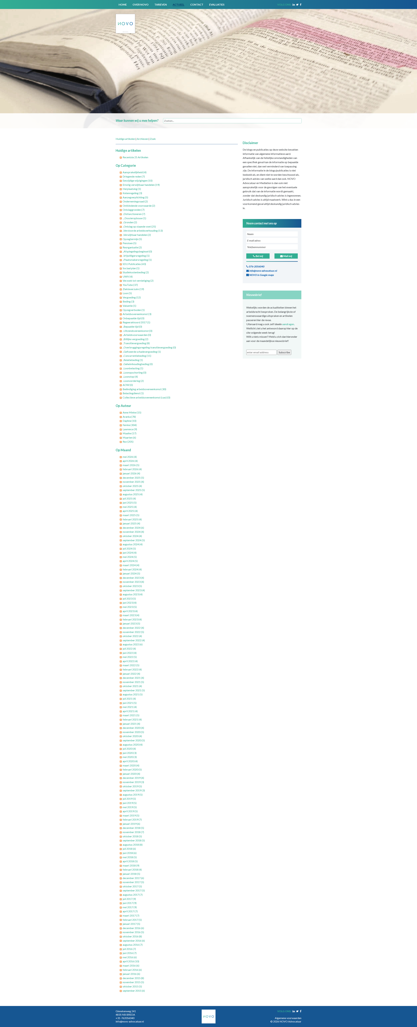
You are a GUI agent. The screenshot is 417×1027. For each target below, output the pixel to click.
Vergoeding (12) (132, 297)
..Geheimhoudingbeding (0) (138, 364)
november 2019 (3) (133, 782)
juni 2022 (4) (130, 652)
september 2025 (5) (134, 489)
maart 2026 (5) (131, 465)
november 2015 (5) (133, 982)
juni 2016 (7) (130, 952)
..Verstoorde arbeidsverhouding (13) (143, 230)
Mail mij (287, 255)
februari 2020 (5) (132, 769)
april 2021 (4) (130, 711)
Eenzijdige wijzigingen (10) (137, 180)
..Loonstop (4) (130, 376)
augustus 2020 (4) (133, 744)
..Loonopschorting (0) (134, 372)
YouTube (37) (130, 284)
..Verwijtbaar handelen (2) (137, 234)
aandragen (288, 324)
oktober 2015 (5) (132, 986)
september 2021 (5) (134, 690)
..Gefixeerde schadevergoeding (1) (142, 351)
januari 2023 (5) (131, 623)
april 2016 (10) (131, 961)
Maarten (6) (129, 437)
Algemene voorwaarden (288, 1018)
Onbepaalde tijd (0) (133, 318)
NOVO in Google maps (261, 274)
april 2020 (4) (130, 761)
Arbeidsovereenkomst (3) (137, 313)
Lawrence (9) (130, 429)
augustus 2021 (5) (133, 694)
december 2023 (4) (133, 577)
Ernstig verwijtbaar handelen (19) (141, 184)
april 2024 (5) (130, 560)
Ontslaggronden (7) (133, 209)
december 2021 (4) (133, 677)
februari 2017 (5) (132, 919)
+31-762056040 (125, 1018)
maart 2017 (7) (131, 915)
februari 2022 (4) (132, 669)
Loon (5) (127, 293)
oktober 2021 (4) (132, 686)
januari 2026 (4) (131, 473)
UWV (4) (128, 276)
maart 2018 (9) (131, 865)
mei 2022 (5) (130, 656)
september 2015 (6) (134, 990)
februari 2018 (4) (132, 869)
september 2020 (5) (134, 740)
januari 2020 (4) (131, 773)
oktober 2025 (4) (132, 485)
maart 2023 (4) (131, 615)
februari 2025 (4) (132, 519)
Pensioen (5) (129, 243)
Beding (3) (128, 301)
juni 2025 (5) (130, 502)
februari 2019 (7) (132, 819)
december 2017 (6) (133, 878)
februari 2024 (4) (132, 569)
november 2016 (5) (133, 932)
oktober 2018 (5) (132, 836)
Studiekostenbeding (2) (136, 272)
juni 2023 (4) (130, 602)
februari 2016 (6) (132, 969)
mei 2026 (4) (130, 456)
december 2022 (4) (133, 627)
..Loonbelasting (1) (133, 368)
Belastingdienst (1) (133, 393)
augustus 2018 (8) (133, 844)
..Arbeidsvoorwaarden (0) (137, 334)
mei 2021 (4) (130, 706)
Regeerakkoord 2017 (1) (136, 322)
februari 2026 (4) (132, 469)
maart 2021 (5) (131, 715)
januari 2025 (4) (131, 523)
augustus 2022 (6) (133, 644)
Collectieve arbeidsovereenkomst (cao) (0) (146, 397)
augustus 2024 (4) (133, 544)
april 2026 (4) (130, 460)
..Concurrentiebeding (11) (137, 355)
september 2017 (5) (134, 890)
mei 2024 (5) (130, 556)
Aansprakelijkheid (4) (134, 172)
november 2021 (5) (133, 681)
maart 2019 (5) (131, 815)
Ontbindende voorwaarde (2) (139, 205)
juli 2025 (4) (129, 498)
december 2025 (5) (133, 477)
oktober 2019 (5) (132, 786)
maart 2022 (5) (131, 665)
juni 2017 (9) (130, 902)
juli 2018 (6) (129, 848)
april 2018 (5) (130, 861)
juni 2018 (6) (130, 852)
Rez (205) (128, 441)
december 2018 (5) (133, 827)
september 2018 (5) (134, 840)
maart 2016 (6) (131, 965)
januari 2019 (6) (131, 823)
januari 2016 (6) (131, 973)
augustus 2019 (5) (133, 794)
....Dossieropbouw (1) (134, 218)
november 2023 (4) (133, 581)
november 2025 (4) (133, 481)
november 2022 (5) (133, 631)
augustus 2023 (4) (133, 594)
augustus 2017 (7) (133, 894)
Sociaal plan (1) (131, 268)
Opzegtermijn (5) (132, 239)
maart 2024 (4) (131, 565)
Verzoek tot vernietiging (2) (138, 280)
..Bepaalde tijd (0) (132, 326)
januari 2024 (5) (131, 573)
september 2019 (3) (134, 790)
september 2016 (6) (134, 940)
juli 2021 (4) (129, 698)
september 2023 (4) (134, 590)
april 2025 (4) (130, 510)
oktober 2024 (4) (132, 535)
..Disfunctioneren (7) (134, 213)
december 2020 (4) (133, 727)
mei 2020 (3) (130, 756)
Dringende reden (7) (134, 176)
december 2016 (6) (133, 928)
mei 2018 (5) (130, 857)
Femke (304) (130, 424)
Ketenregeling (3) (132, 193)
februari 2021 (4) (132, 719)
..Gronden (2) (130, 222)
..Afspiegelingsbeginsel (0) (137, 251)
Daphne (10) (129, 420)
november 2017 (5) (133, 882)
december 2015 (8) (133, 978)
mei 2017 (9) (130, 907)
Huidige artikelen (125, 138)
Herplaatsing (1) (132, 188)
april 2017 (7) (130, 911)
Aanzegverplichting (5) (135, 197)
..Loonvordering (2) (133, 380)
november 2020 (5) (133, 732)
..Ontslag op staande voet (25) (139, 226)
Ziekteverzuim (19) (133, 289)
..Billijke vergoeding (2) (135, 339)
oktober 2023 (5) (132, 585)
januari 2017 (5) (131, 923)
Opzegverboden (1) (134, 309)
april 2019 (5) (130, 811)
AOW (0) (128, 384)
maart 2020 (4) (131, 765)
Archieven (142, 138)
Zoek (153, 138)
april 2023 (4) (130, 611)
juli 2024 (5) (129, 548)
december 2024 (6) (133, 527)
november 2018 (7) (133, 832)
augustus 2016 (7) (133, 944)
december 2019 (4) (133, 777)
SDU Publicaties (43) (134, 263)
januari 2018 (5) (131, 873)
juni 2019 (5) (130, 802)
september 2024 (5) (134, 540)
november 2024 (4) (133, 531)
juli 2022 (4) (129, 648)
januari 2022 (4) (131, 673)
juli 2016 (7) (129, 948)
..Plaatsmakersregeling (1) (137, 259)
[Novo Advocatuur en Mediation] (125, 20)
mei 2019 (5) (130, 807)
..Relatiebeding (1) (133, 359)
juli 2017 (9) (129, 898)
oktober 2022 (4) (132, 636)
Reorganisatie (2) (132, 247)
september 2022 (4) (134, 640)
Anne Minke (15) (132, 412)
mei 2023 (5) (130, 606)
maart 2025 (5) (131, 515)
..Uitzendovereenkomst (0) (137, 330)
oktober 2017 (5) (132, 886)
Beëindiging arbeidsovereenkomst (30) (144, 389)
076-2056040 (256, 266)
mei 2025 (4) (130, 506)
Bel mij (259, 255)
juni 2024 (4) (130, 552)
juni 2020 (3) (130, 752)
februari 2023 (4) (132, 619)
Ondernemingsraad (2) (135, 201)
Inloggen (296, 1014)
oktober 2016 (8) (132, 936)
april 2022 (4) (130, 661)
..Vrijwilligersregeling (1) (136, 255)
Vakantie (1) (129, 305)
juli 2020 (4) (129, 748)
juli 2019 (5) (129, 798)
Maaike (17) (129, 433)
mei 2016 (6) (130, 957)
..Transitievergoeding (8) (136, 343)
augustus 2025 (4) (133, 494)
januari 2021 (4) (131, 723)
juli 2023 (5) (129, 598)
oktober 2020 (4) (132, 736)
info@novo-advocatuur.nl (263, 270)
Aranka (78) (129, 416)
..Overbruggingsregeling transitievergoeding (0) (149, 347)
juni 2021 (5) (130, 702)
